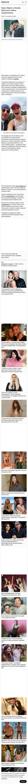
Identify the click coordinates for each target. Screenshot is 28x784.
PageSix (16, 79)
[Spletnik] (5, 2)
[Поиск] (23, 2)
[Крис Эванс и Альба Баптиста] (14, 28)
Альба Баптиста (10, 255)
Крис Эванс (5, 257)
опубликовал (10, 196)
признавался (5, 204)
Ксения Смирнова (12, 254)
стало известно (20, 186)
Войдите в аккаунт (7, 264)
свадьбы (18, 255)
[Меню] (26, 2)
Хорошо (23, 781)
